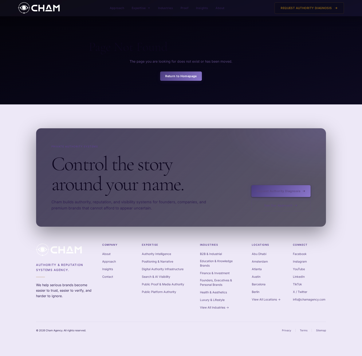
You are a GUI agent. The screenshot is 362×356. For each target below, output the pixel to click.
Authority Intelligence (156, 254)
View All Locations (266, 299)
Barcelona (258, 284)
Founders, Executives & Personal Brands (216, 282)
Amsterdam (260, 261)
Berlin (255, 292)
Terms (303, 330)
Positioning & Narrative (157, 261)
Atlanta (257, 269)
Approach (117, 8)
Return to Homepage (181, 76)
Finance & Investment (215, 273)
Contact (107, 276)
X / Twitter (300, 292)
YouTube (299, 269)
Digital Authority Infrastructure (163, 269)
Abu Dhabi (259, 254)
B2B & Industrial (211, 254)
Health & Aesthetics (213, 292)
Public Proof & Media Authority (163, 284)
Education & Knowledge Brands (216, 263)
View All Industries (214, 307)
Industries (165, 8)
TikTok (297, 284)
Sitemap (321, 330)
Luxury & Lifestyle (212, 300)
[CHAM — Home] (39, 8)
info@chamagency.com (309, 299)
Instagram (300, 261)
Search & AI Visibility (156, 276)
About (220, 8)
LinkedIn (299, 276)
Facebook (300, 254)
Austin (256, 276)
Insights (202, 8)
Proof (184, 8)
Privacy (286, 330)
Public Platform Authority (159, 292)
